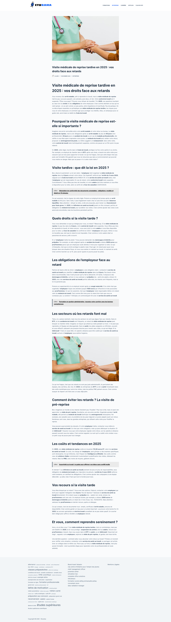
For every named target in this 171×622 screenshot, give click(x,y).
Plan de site (139, 5)
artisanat (48, 564)
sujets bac (41, 601)
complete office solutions (76, 576)
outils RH (48, 593)
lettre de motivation (38, 587)
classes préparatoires (37, 569)
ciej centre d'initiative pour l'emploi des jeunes (83, 567)
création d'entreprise (56, 575)
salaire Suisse (50, 599)
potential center (73, 571)
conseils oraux (58, 572)
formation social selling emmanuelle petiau (82, 581)
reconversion (33, 599)
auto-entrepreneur (55, 564)
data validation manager (76, 586)
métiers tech (31, 593)
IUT (47, 585)
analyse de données (40, 564)
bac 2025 (31, 567)
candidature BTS (49, 567)
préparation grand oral (55, 596)
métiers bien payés (44, 591)
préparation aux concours (38, 596)
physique (53, 593)
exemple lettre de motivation (36, 579)
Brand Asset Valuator (75, 564)
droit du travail (32, 577)
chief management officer (76, 569)
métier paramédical (33, 591)
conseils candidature (47, 572)
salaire (42, 599)
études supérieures (48, 605)
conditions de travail (34, 572)
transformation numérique (50, 601)
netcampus (71, 578)
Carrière (123, 5)
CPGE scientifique (44, 575)
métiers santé (55, 591)
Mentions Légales (113, 564)
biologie (36, 567)
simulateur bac (73, 574)
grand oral (31, 585)
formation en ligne (33, 582)
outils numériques (40, 593)
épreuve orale (32, 605)
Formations (106, 5)
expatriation (48, 579)
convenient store (73, 583)
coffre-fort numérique (53, 570)
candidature (41, 567)
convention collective (33, 575)
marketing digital (53, 588)
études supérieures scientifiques (37, 608)
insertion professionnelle (40, 585)
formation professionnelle (49, 582)
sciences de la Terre (32, 601)
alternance (31, 564)
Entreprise (115, 5)
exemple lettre (42, 577)
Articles (131, 5)
